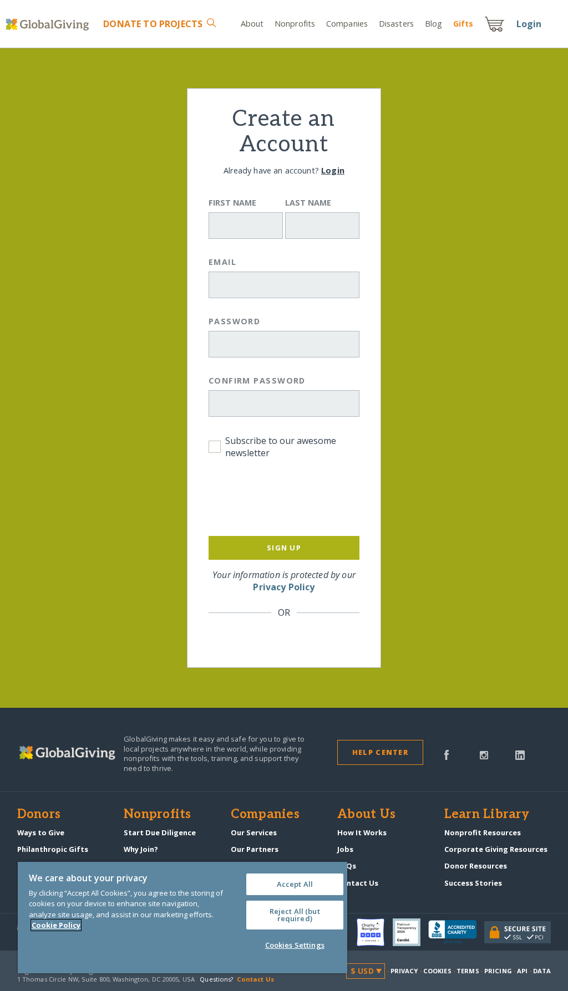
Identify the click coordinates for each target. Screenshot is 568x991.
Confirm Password (257, 380)
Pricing (498, 971)
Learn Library (487, 815)
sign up (284, 548)
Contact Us (357, 883)
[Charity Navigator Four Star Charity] (374, 932)
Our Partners (254, 849)
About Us (366, 815)
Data (542, 971)
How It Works (362, 832)
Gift (463, 23)
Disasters (396, 23)
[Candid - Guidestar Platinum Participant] (410, 932)
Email (222, 262)
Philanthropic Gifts (52, 849)
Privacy (404, 971)
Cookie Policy (56, 925)
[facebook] (446, 754)
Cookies (437, 971)
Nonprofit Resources (482, 832)
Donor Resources (475, 866)
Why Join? (141, 849)
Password (235, 321)
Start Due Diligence (160, 832)
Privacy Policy (284, 587)
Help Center (380, 752)
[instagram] (484, 754)
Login (529, 24)
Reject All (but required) (295, 914)
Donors (38, 815)
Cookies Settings (294, 945)
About (252, 23)
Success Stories (473, 883)
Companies (347, 23)
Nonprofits (295, 23)
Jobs (345, 849)
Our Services (254, 832)
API (522, 971)
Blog (433, 23)
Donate (152, 24)
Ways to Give (40, 832)
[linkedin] (520, 754)
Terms (468, 971)
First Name (232, 202)
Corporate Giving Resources (495, 849)
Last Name (308, 202)
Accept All (295, 884)
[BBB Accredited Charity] (456, 932)
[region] (182, 917)
